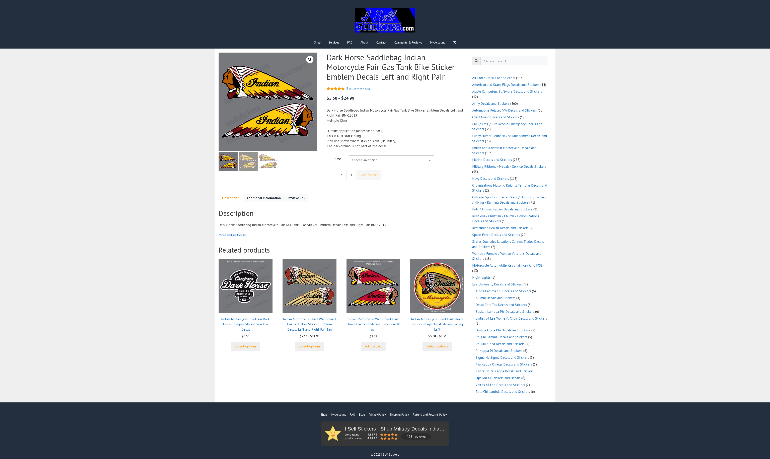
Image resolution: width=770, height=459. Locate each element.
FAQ (350, 42)
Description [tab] (230, 198)
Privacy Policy (377, 414)
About (364, 42)
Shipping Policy (399, 414)
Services (334, 42)
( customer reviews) (358, 88)
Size (337, 159)
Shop (317, 42)
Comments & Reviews (408, 42)
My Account (437, 42)
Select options (245, 346)
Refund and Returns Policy (430, 414)
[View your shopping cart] (454, 43)
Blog (362, 414)
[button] (309, 59)
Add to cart (369, 175)
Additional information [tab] (263, 198)
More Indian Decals (233, 235)
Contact (381, 42)
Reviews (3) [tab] (296, 198)
